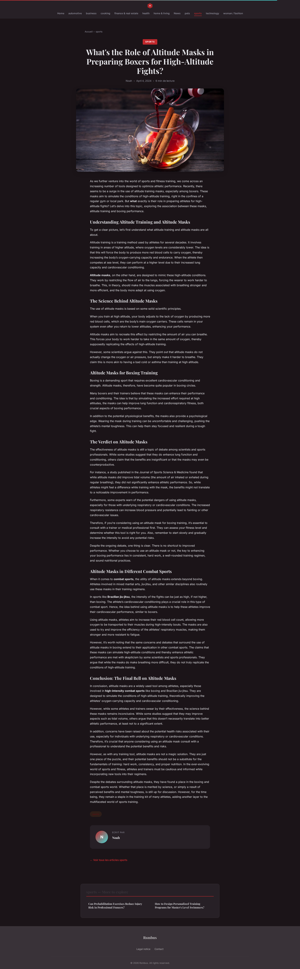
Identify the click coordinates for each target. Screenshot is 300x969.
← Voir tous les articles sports (108, 860)
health (145, 13)
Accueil (89, 31)
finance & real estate (126, 13)
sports (198, 13)
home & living (162, 13)
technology (212, 13)
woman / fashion (233, 13)
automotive (75, 13)
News (177, 13)
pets (187, 13)
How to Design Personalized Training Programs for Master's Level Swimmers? (179, 905)
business (91, 13)
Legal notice (143, 948)
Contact (159, 948)
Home (60, 13)
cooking (105, 13)
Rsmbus (150, 937)
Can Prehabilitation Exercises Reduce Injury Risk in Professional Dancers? (115, 905)
